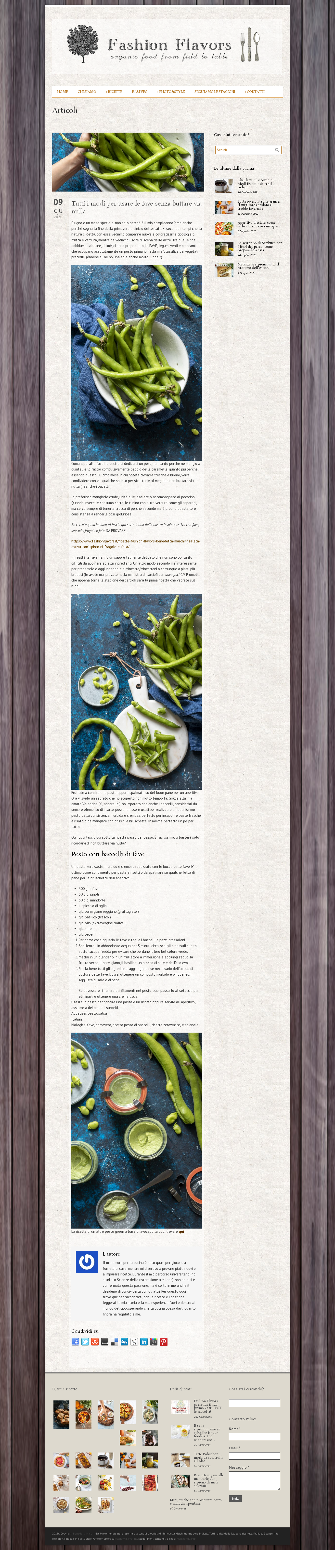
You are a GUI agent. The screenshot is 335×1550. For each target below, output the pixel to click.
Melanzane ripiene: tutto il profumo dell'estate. (258, 266)
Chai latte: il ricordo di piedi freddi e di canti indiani (256, 184)
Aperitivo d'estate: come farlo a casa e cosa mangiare (259, 225)
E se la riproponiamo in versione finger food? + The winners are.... (207, 1433)
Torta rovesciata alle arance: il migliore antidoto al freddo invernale (259, 205)
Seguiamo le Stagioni (214, 91)
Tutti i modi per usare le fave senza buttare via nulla (136, 208)
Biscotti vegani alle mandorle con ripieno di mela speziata (209, 1480)
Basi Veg (139, 91)
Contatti (255, 91)
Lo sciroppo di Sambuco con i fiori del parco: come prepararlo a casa (260, 247)
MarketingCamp (186, 1538)
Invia (235, 1498)
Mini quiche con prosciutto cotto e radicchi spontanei (196, 1502)
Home (62, 91)
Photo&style (171, 91)
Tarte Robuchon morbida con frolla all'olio (208, 1458)
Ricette (114, 91)
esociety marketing (126, 1538)
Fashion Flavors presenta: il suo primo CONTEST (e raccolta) (207, 1406)
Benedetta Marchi (84, 1533)
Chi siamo (87, 91)
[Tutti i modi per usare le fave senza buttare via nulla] (128, 162)
